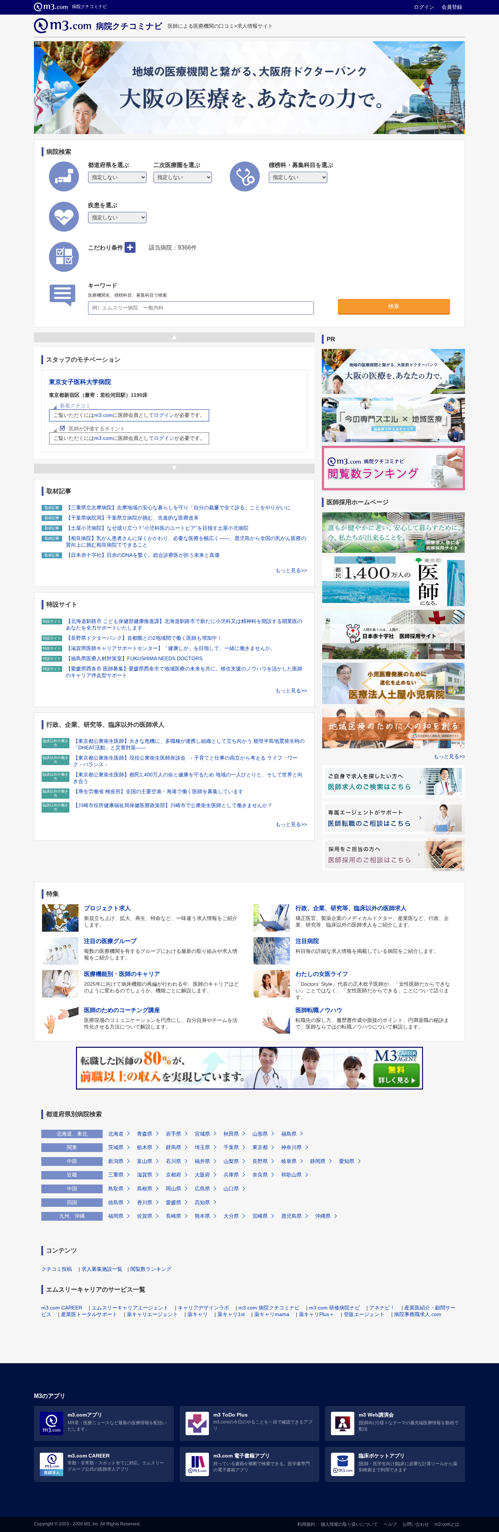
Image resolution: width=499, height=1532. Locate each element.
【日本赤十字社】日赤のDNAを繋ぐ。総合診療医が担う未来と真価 (143, 555)
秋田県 (231, 1134)
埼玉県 (202, 1147)
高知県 (202, 1202)
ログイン (424, 7)
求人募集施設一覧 (101, 1269)
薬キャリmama (271, 1314)
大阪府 (202, 1175)
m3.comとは (447, 1524)
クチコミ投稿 (56, 1269)
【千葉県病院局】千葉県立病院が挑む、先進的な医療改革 (132, 518)
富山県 (144, 1161)
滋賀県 (144, 1175)
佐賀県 (144, 1216)
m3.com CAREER (61, 1308)
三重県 (115, 1175)
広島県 (202, 1188)
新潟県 (115, 1161)
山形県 (260, 1134)
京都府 (173, 1175)
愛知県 (346, 1161)
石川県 (173, 1161)
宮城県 (202, 1134)
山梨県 (231, 1161)
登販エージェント (364, 1314)
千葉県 (231, 1147)
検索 (393, 306)
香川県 (144, 1202)
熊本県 (202, 1216)
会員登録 (452, 7)
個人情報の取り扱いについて (349, 1524)
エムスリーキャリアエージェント (130, 1308)
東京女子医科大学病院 (80, 382)
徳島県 (115, 1202)
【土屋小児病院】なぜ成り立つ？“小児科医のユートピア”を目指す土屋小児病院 (157, 528)
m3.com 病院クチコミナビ (269, 1308)
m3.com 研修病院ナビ (334, 1308)
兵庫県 (231, 1175)
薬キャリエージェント (152, 1314)
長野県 (260, 1161)
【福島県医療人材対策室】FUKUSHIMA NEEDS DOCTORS (134, 658)
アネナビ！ (382, 1308)
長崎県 (173, 1216)
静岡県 (317, 1161)
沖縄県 (323, 1216)
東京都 (260, 1147)
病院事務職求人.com (417, 1314)
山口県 (231, 1188)
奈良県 (260, 1175)
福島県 (289, 1134)
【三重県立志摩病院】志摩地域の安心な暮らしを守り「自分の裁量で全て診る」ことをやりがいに (178, 507)
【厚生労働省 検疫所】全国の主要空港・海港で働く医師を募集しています (158, 791)
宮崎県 (260, 1216)
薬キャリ (197, 1314)
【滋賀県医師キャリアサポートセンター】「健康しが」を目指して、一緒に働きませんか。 (170, 648)
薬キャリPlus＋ (316, 1314)
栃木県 (144, 1147)
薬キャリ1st (231, 1314)
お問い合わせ (416, 1524)
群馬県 (173, 1147)
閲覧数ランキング (150, 1269)
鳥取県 (115, 1188)
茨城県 (115, 1147)
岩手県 (173, 1134)
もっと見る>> (291, 570)
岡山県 (173, 1188)
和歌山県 (291, 1175)
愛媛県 (173, 1202)
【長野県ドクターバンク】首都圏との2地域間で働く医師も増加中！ (144, 638)
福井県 (202, 1161)
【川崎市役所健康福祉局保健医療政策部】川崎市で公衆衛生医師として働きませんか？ (173, 805)
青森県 (144, 1134)
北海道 (115, 1134)
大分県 (231, 1216)
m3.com (103, 415)
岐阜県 (289, 1161)
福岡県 (115, 1216)
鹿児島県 (291, 1216)
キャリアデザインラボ (203, 1308)
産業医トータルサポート (89, 1314)
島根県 (144, 1188)
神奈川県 (291, 1147)
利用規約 (306, 1524)
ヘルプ (390, 1524)
